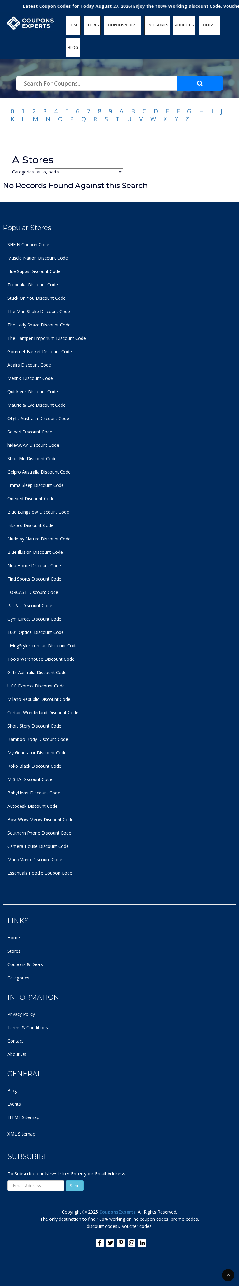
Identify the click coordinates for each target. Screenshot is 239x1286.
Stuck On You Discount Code (36, 298)
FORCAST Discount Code (32, 592)
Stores (14, 951)
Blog (12, 1091)
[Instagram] (131, 1243)
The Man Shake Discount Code (38, 311)
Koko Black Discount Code (34, 766)
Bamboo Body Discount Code (37, 739)
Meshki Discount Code (30, 378)
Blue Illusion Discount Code (35, 552)
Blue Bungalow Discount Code (38, 512)
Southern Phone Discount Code (39, 833)
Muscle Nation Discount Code (37, 258)
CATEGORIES (157, 25)
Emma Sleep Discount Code (35, 485)
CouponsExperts (117, 1212)
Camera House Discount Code (38, 846)
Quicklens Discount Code (32, 392)
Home (13, 938)
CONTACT (209, 25)
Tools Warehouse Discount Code (40, 659)
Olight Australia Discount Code (38, 418)
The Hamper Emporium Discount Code (46, 338)
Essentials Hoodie (25, 873)
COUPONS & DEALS (122, 25)
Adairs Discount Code (29, 365)
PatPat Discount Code (29, 605)
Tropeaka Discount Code (32, 285)
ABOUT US (184, 25)
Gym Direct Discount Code (34, 619)
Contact (15, 1041)
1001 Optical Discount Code (35, 632)
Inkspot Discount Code (30, 525)
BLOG (73, 47)
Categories (18, 978)
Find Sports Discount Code (34, 579)
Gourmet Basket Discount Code (39, 351)
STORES (92, 25)
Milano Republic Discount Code (38, 699)
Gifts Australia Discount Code (37, 672)
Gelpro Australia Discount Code (39, 472)
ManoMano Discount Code (34, 860)
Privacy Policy (21, 1014)
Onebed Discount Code (30, 499)
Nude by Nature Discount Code (39, 539)
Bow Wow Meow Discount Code (40, 819)
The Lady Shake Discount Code (39, 325)
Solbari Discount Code (29, 432)
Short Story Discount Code (34, 726)
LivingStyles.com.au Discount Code (42, 646)
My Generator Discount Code (37, 753)
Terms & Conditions (27, 1027)
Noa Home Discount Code (34, 565)
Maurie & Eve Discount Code (36, 405)
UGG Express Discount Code (36, 686)
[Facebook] (100, 1243)
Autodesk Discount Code (32, 806)
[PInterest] (121, 1243)
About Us (16, 1054)
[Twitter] (110, 1243)
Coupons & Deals (25, 964)
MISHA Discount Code (29, 779)
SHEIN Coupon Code (28, 244)
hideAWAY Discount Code (33, 445)
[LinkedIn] (142, 1243)
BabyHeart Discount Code (33, 793)
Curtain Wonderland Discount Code (42, 712)
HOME (73, 25)
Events (14, 1104)
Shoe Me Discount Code (32, 458)
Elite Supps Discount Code (33, 271)
